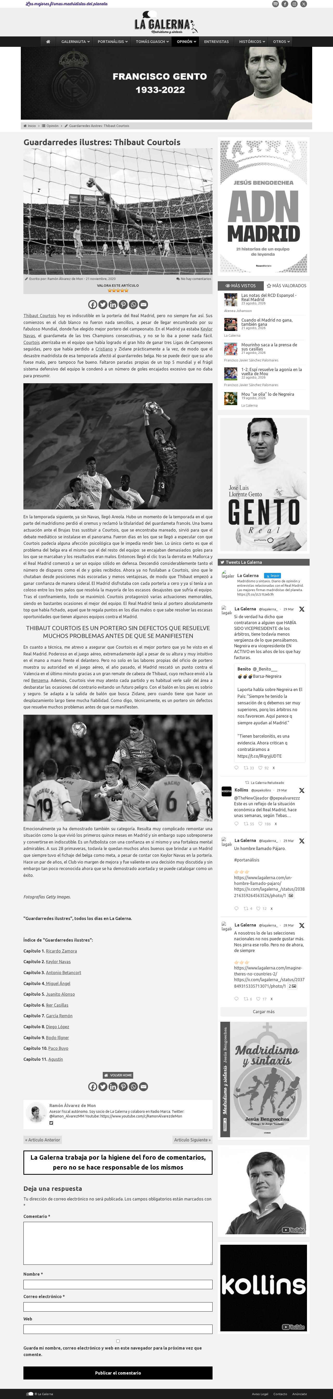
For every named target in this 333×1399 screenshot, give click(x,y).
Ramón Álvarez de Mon (65, 278)
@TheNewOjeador (251, 798)
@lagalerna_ (268, 609)
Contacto (280, 1394)
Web (27, 1319)
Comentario (36, 1216)
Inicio (32, 125)
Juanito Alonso (60, 994)
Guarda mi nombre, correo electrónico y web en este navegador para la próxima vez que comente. (112, 1351)
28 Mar (289, 925)
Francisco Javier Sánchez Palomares (251, 360)
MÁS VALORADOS (288, 285)
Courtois (31, 342)
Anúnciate (299, 1394)
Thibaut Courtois (39, 315)
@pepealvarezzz (285, 798)
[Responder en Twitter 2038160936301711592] (237, 824)
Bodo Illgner (57, 1037)
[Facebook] (92, 304)
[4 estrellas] (122, 290)
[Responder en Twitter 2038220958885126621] (237, 768)
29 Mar (289, 609)
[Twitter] (102, 304)
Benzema (39, 680)
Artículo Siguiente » (192, 1140)
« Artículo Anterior (42, 1140)
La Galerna (232, 335)
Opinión (53, 125)
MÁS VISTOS (243, 285)
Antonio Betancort (63, 972)
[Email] (143, 304)
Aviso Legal (260, 1394)
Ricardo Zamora (61, 951)
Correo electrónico (44, 1296)
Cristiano (104, 349)
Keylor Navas (58, 961)
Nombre (33, 1274)
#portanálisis (246, 860)
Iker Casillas (57, 1005)
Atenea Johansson (238, 310)
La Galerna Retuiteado (267, 782)
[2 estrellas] (114, 290)
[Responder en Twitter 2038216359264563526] (237, 909)
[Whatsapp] (133, 304)
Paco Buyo (58, 1048)
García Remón (59, 1015)
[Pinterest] (123, 304)
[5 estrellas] (126, 290)
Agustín (55, 1059)
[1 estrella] (110, 290)
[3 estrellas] (118, 290)
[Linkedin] (113, 304)
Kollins (241, 790)
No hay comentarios (196, 278)
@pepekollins (261, 790)
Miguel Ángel (57, 983)
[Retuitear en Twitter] (247, 782)
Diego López (57, 1026)
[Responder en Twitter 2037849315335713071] (237, 1000)
